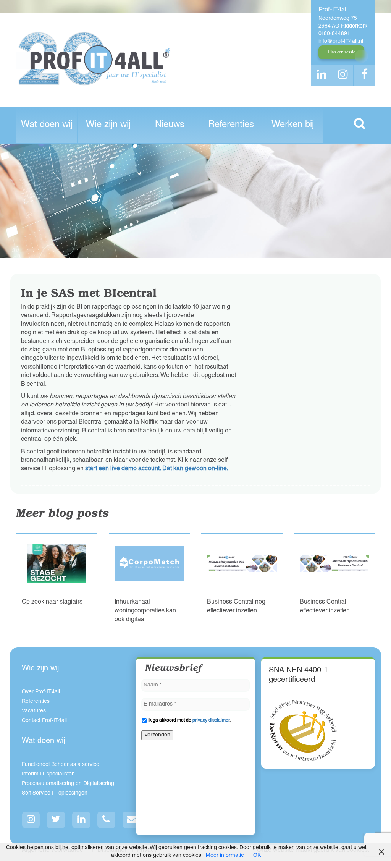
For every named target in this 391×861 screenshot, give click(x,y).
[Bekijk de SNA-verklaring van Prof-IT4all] (303, 730)
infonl (340, 41)
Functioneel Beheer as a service (60, 764)
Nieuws (169, 125)
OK (257, 855)
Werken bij (292, 125)
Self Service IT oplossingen (54, 793)
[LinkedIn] (81, 820)
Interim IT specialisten (48, 774)
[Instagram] (31, 820)
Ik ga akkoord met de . (189, 720)
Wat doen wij (47, 125)
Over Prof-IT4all (41, 692)
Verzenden (157, 735)
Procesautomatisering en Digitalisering (68, 784)
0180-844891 (334, 34)
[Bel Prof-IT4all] (106, 820)
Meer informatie (225, 855)
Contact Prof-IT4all (44, 720)
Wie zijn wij (108, 125)
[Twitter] (56, 820)
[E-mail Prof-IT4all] (132, 820)
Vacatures (34, 711)
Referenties (231, 125)
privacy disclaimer (210, 720)
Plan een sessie (341, 52)
